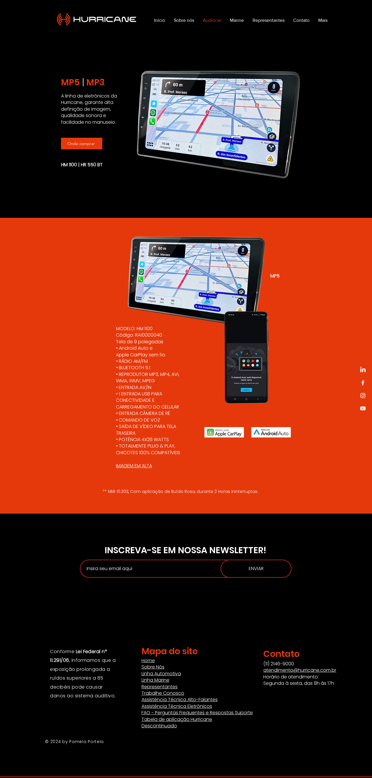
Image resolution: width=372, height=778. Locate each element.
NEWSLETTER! (237, 550)
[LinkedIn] (363, 370)
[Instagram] (363, 395)
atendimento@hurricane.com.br (299, 670)
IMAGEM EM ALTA (134, 465)
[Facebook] (363, 382)
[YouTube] (363, 408)
